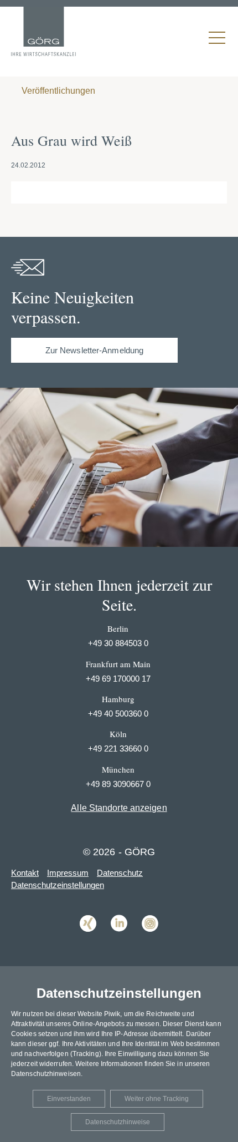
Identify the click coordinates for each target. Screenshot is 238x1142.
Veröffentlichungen (57, 90)
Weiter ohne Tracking (157, 1099)
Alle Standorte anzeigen (119, 808)
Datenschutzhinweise (117, 1122)
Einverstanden (69, 1099)
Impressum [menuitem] (68, 872)
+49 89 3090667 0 (118, 784)
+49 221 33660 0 (118, 748)
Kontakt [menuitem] (25, 872)
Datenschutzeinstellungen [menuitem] (57, 885)
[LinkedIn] (119, 940)
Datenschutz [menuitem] (120, 872)
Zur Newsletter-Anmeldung (94, 350)
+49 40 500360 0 (118, 713)
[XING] (88, 940)
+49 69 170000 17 (118, 678)
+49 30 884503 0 (118, 643)
